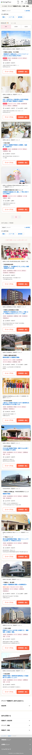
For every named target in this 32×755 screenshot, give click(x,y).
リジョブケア (3, 735)
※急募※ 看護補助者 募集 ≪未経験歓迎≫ (15, 584)
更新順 (26, 26)
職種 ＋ (4, 17)
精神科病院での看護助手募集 (11, 357)
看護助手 (9, 735)
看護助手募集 (6, 493)
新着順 (16, 26)
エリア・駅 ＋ (12, 17)
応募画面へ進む (23, 71)
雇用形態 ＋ (20, 17)
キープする (9, 71)
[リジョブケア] (6, 2)
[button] (16, 50)
